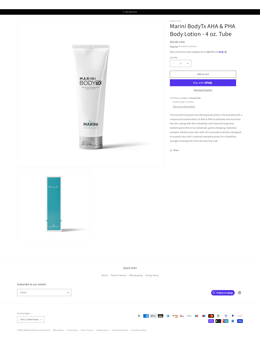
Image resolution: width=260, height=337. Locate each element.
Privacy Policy (152, 275)
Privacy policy (72, 330)
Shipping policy (102, 330)
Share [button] (176, 150)
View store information (184, 106)
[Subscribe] (68, 292)
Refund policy (136, 275)
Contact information (120, 330)
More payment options (203, 90)
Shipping (174, 46)
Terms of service (87, 330)
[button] (6, 4)
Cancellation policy (138, 330)
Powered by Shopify (42, 330)
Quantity (173, 57)
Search (104, 275)
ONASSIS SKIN (28, 330)
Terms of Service (119, 275)
